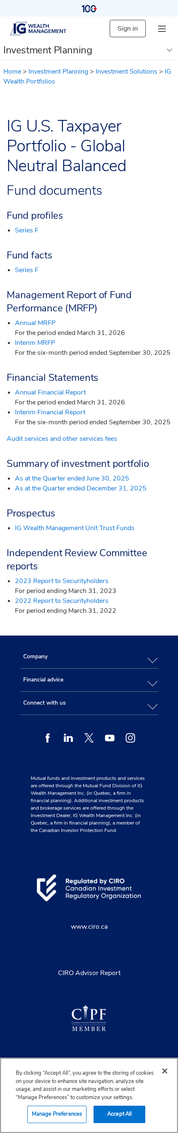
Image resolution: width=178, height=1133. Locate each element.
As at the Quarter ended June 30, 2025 (72, 478)
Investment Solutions (126, 71)
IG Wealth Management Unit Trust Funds (75, 528)
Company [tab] (35, 656)
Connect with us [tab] (44, 703)
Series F (26, 230)
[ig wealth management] (45, 28)
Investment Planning (58, 71)
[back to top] (164, 618)
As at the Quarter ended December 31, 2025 (81, 488)
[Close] (165, 1071)
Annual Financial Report (50, 392)
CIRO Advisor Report (89, 973)
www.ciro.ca (89, 926)
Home (12, 71)
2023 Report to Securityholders (61, 581)
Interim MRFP (35, 342)
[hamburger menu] (162, 28)
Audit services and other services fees (62, 438)
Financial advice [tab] (43, 680)
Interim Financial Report (50, 412)
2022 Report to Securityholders (61, 600)
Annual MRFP (35, 322)
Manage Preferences (57, 1114)
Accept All (119, 1114)
